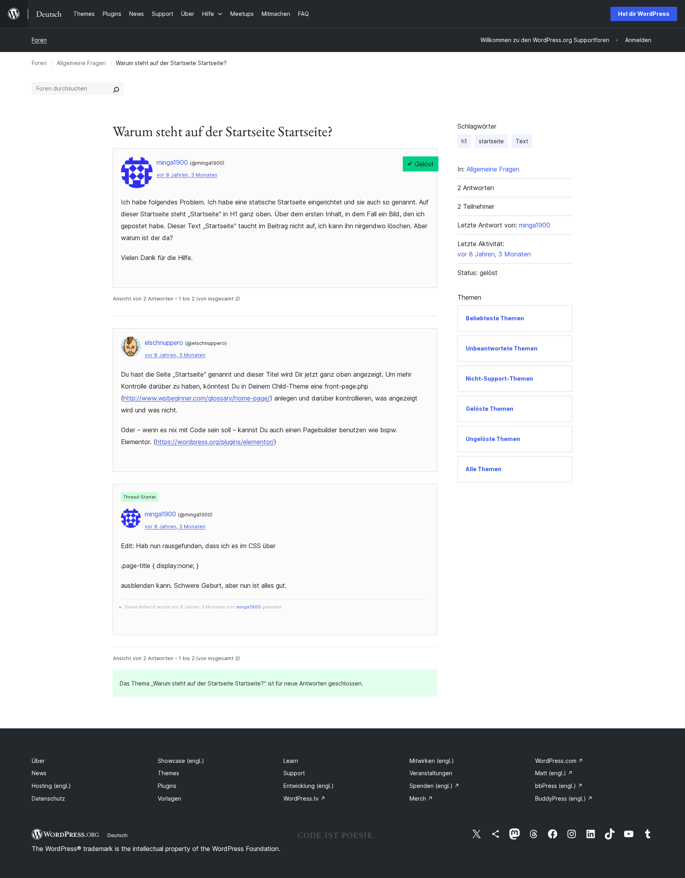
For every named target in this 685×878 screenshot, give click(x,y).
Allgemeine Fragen (81, 63)
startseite (491, 141)
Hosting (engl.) (51, 785)
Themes (168, 773)
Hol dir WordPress (644, 13)
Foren (39, 40)
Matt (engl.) (554, 773)
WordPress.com (559, 760)
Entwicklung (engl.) (308, 785)
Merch (421, 798)
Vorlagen (169, 798)
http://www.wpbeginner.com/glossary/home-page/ (196, 398)
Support (294, 773)
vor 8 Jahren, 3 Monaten (187, 175)
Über (38, 760)
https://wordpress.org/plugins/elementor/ (215, 442)
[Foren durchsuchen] (116, 88)
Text (522, 141)
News (39, 773)
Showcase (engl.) (181, 760)
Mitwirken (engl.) (431, 760)
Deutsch (117, 835)
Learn (290, 760)
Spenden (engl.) (434, 785)
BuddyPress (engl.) (564, 798)
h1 (464, 141)
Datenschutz (48, 798)
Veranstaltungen (430, 773)
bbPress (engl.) (559, 785)
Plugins (167, 785)
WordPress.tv (304, 798)
